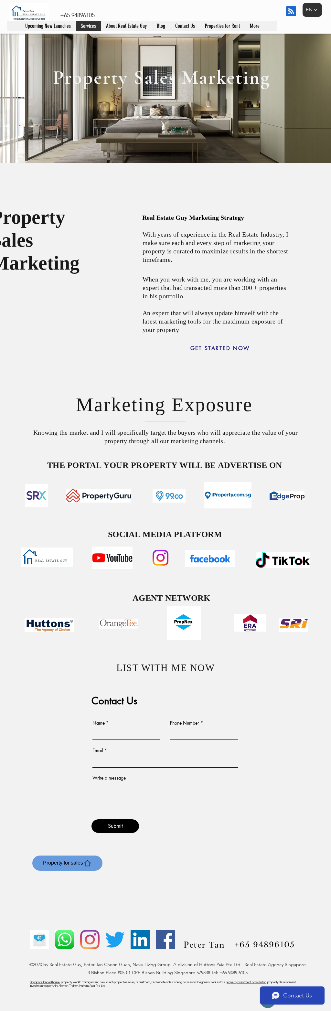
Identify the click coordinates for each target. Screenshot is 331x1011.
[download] (39, 939)
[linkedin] (140, 939)
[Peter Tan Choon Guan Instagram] (90, 939)
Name (98, 723)
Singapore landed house (45, 982)
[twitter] (115, 939)
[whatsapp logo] (64, 939)
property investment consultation (246, 982)
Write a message (109, 778)
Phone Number (184, 723)
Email (97, 750)
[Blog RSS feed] (291, 11)
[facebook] (165, 939)
